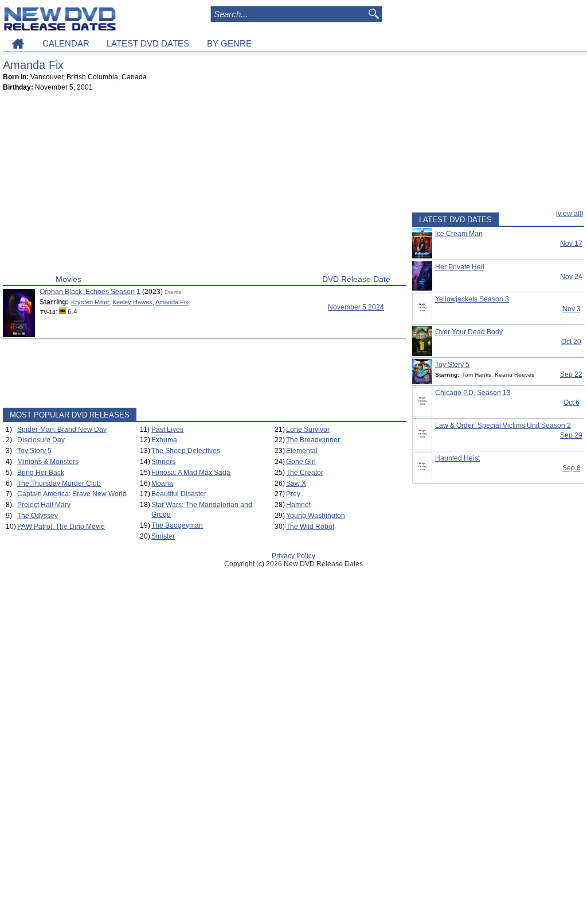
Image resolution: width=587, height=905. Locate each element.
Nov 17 (571, 243)
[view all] (569, 214)
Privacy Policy (293, 556)
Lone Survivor (308, 430)
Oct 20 (571, 342)
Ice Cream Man (459, 234)
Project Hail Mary (44, 505)
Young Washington (315, 516)
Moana (162, 483)
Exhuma (164, 440)
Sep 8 (571, 468)
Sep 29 (571, 435)
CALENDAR (65, 43)
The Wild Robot (310, 527)
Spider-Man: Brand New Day (62, 430)
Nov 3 (571, 309)
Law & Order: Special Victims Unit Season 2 (503, 425)
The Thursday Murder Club (59, 483)
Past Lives (167, 430)
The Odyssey (37, 516)
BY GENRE (229, 43)
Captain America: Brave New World (72, 494)
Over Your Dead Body (469, 332)
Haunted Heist (457, 458)
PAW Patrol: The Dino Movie (61, 527)
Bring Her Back (40, 473)
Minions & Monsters (48, 462)
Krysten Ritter (90, 302)
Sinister (163, 536)
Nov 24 (571, 277)
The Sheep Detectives (185, 451)
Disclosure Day (41, 440)
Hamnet (298, 505)
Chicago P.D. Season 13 (473, 393)
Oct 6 (571, 403)
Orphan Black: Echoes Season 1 (90, 292)
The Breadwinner (313, 440)
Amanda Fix (172, 302)
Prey (293, 494)
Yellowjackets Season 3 (472, 299)
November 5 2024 (356, 307)
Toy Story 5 (34, 451)
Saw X (296, 483)
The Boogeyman (177, 525)
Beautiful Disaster (178, 494)
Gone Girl (301, 462)
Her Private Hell (459, 267)
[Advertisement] (204, 185)
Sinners (163, 462)
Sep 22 (571, 374)
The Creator (304, 473)
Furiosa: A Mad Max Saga (190, 473)
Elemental (302, 451)
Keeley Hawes (132, 302)
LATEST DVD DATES (148, 43)
